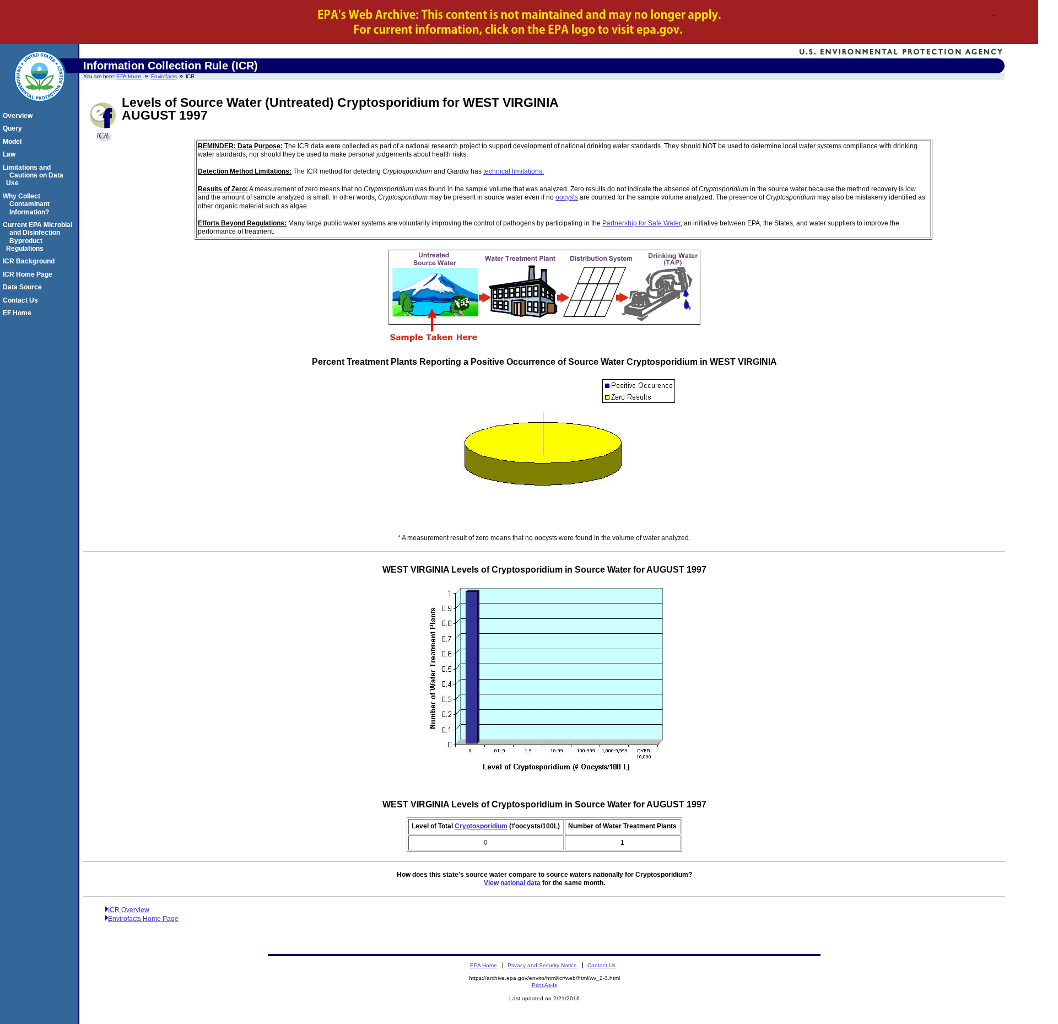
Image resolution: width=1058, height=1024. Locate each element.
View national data (512, 883)
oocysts (566, 197)
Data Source (24, 287)
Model (13, 141)
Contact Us (22, 300)
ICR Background (30, 261)
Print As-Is (544, 985)
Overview (19, 116)
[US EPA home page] (39, 108)
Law (10, 154)
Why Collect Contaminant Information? (28, 204)
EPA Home (129, 76)
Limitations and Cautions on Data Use (34, 175)
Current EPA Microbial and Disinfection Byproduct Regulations (39, 236)
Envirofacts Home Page (143, 919)
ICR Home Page (29, 274)
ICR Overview (128, 910)
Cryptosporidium (481, 826)
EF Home (18, 313)
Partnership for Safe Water (641, 223)
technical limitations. (513, 171)
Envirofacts (164, 76)
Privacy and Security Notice (542, 965)
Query (14, 128)
